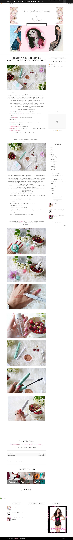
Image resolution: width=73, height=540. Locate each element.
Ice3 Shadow (13, 121)
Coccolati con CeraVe (12, 482)
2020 (51, 150)
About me (9, 1)
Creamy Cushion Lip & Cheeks (16, 113)
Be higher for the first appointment (58, 181)
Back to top (62, 538)
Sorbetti (34, 447)
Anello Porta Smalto (14, 130)
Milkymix (12, 128)
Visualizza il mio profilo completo (55, 66)
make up (31, 447)
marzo (52, 183)
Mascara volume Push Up (15, 126)
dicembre (53, 156)
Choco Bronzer (13, 117)
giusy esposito (19, 460)
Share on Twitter (28, 444)
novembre (53, 157)
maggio (52, 167)
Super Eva (53, 169)
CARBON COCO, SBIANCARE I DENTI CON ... (38, 481)
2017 (51, 154)
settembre (53, 161)
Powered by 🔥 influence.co (57, 130)
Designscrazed (16, 538)
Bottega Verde (26, 447)
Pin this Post (39, 444)
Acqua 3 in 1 (12, 111)
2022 (51, 147)
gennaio (52, 186)
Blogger (61, 0)
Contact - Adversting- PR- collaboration (22, 1)
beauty (21, 447)
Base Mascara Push (14, 124)
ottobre (52, 159)
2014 (51, 192)
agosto (52, 162)
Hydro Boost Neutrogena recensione (24, 481)
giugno (52, 166)
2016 (51, 188)
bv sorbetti (23, 138)
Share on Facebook (15, 444)
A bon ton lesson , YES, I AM (56, 179)
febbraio (53, 185)
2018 (51, 152)
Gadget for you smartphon (58, 209)
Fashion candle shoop (38, 1)
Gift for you (55, 203)
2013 (51, 193)
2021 (51, 149)
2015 (51, 190)
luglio (52, 164)
